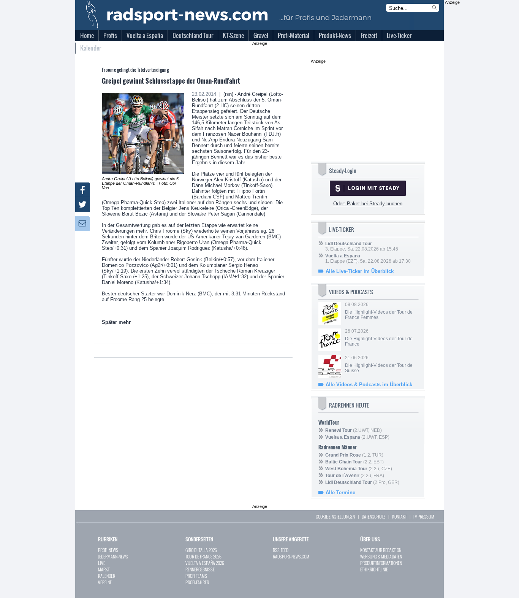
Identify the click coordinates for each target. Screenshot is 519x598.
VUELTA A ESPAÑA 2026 (204, 563)
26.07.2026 (379, 337)
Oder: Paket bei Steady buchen (367, 203)
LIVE (101, 563)
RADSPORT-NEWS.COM (291, 556)
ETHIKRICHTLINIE (374, 569)
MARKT (103, 569)
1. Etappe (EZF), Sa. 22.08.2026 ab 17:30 (368, 258)
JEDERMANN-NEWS (113, 556)
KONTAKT (399, 516)
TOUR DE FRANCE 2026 (203, 556)
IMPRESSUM (423, 516)
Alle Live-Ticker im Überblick (360, 271)
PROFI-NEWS (108, 550)
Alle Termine (340, 492)
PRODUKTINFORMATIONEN (381, 563)
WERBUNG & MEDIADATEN (381, 556)
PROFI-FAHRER (197, 582)
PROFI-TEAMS (196, 576)
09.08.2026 (379, 311)
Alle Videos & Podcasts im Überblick (369, 384)
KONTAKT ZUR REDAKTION (380, 550)
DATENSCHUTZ (373, 516)
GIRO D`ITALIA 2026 (201, 550)
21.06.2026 (379, 364)
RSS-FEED (280, 550)
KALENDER (106, 576)
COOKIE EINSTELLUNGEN (335, 516)
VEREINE (105, 582)
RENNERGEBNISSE (200, 569)
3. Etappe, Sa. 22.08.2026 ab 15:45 (361, 246)
